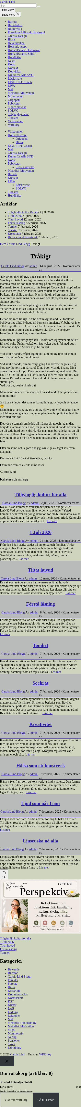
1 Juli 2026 (15, 216)
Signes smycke (17, 107)
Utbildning (14, 1047)
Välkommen (15, 121)
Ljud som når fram (40, 803)
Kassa (11, 60)
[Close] (7, 1061)
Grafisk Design (17, 36)
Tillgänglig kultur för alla (23, 212)
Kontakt (13, 68)
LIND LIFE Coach (20, 82)
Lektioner (14, 1015)
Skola (11, 1044)
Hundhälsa (14, 57)
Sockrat (12, 230)
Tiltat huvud (15, 219)
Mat (10, 89)
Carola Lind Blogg (18, 244)
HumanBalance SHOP (22, 53)
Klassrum (14, 990)
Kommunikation (18, 994)
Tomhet (12, 226)
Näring (12, 1037)
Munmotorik (15, 1033)
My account (15, 96)
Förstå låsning (16, 223)
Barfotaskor (15, 25)
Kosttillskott (15, 998)
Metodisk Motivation (21, 92)
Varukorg (13, 124)
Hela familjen (16, 43)
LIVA (11, 85)
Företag (12, 983)
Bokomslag (15, 28)
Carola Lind (7, 1)
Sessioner (14, 1040)
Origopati (14, 100)
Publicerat (14, 103)
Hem (3, 244)
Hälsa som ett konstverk (23, 237)
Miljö (11, 1030)
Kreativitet (14, 233)
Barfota (12, 21)
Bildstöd (13, 973)
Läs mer (52, 521)
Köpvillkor (14, 71)
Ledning (13, 1012)
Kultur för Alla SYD (20, 75)
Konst (11, 64)
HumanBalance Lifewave (24, 50)
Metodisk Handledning (22, 1022)
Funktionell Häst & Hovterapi (26, 32)
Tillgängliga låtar (18, 114)
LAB (11, 1008)
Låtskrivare (15, 78)
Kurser (12, 1005)
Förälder (13, 980)
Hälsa (11, 39)
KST (11, 1001)
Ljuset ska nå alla (40, 840)
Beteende (13, 969)
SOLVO (13, 110)
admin (33, 266)
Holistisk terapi (17, 46)
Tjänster (13, 117)
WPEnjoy (45, 1054)
